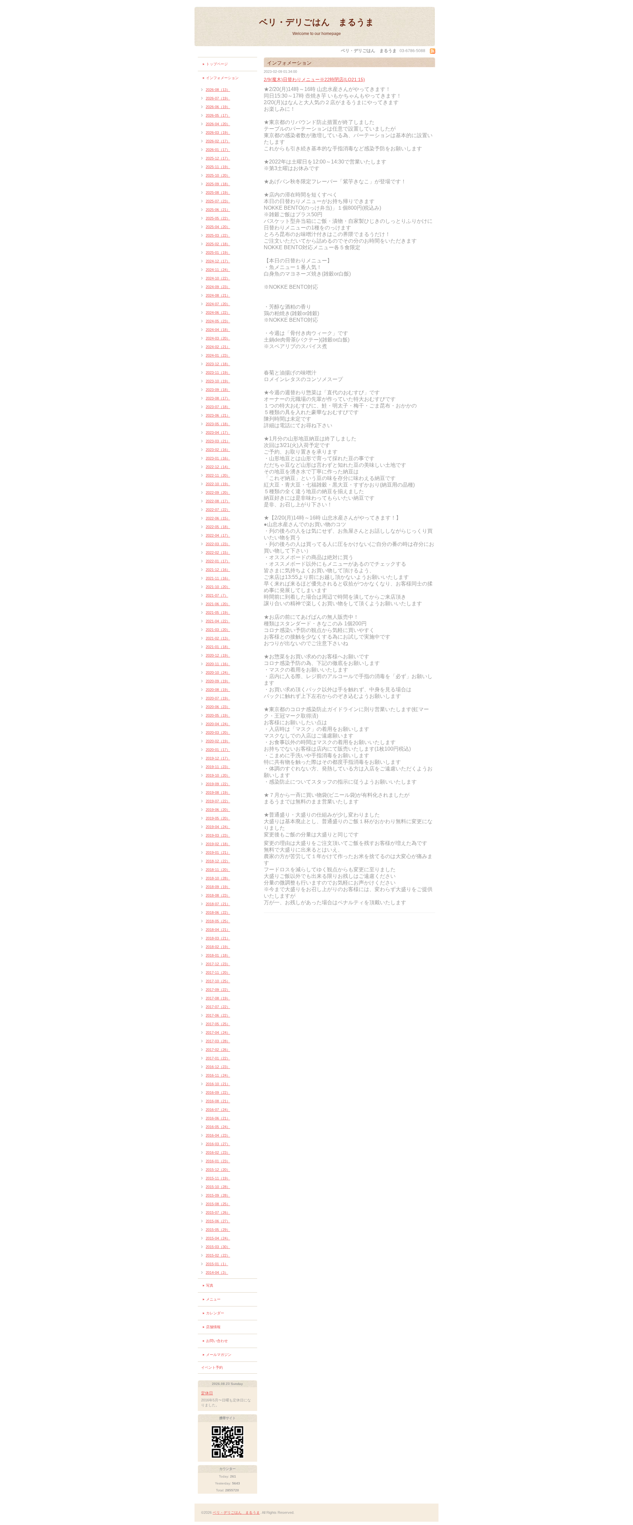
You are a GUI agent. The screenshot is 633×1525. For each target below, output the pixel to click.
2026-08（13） (218, 90)
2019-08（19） (218, 792)
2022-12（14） (218, 467)
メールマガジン (218, 1355)
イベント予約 (212, 1367)
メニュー (213, 1299)
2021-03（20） (218, 630)
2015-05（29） (218, 1230)
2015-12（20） (218, 1170)
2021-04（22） (218, 621)
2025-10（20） (218, 175)
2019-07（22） (218, 801)
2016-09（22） (218, 1092)
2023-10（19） (218, 381)
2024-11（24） (218, 270)
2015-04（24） (218, 1238)
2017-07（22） (218, 1007)
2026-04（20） (218, 124)
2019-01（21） (218, 852)
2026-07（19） (218, 98)
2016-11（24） (218, 1075)
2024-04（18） (218, 330)
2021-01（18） (218, 647)
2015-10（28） (218, 1187)
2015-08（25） (218, 1204)
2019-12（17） (218, 758)
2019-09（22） (218, 784)
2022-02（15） (218, 552)
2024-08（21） (218, 295)
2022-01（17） (218, 561)
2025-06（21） (218, 210)
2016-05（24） (218, 1127)
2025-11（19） (218, 167)
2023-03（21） (218, 441)
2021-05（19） (218, 612)
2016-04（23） (218, 1135)
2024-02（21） (218, 347)
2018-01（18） (218, 955)
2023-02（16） (218, 450)
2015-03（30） (218, 1247)
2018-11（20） (218, 870)
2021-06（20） (218, 604)
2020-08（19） (218, 690)
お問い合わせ (217, 1341)
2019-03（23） (218, 835)
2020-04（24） (218, 724)
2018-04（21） (218, 930)
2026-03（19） (218, 133)
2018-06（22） (218, 912)
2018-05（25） (218, 921)
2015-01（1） (217, 1264)
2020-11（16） (218, 664)
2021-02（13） (218, 638)
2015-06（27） (218, 1221)
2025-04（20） (218, 227)
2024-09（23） (218, 287)
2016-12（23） (218, 1067)
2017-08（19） (218, 998)
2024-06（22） (218, 312)
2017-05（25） (218, 1024)
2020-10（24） (218, 672)
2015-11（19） (218, 1178)
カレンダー (215, 1313)
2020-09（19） (218, 681)
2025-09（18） (218, 184)
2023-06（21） (218, 415)
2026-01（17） (218, 150)
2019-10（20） (218, 775)
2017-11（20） (218, 972)
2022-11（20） (218, 475)
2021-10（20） (218, 587)
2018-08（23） (218, 895)
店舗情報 (213, 1327)
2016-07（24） (218, 1110)
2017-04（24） (218, 1032)
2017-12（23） (218, 964)
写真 (209, 1285)
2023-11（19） (218, 372)
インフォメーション (222, 78)
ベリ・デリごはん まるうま (316, 22)
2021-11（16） (218, 578)
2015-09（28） (218, 1195)
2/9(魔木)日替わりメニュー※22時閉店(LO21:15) (314, 79)
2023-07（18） (218, 407)
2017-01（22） (218, 1058)
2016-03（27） (218, 1144)
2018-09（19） (218, 887)
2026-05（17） (218, 115)
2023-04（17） (218, 432)
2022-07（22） (218, 510)
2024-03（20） (218, 338)
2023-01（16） (218, 458)
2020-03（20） (218, 732)
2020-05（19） (218, 715)
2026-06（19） (218, 107)
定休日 (207, 1393)
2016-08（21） (218, 1101)
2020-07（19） (218, 698)
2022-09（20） (218, 492)
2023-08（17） (218, 398)
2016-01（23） (218, 1161)
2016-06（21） (218, 1118)
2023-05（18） (218, 424)
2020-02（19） (218, 741)
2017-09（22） (218, 990)
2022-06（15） (218, 518)
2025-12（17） (218, 158)
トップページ (217, 64)
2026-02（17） (218, 141)
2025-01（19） (218, 252)
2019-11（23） (218, 767)
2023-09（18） (218, 390)
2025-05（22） (218, 218)
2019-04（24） (218, 827)
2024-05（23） (218, 321)
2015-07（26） (218, 1212)
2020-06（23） (218, 707)
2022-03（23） (218, 544)
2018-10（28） (218, 878)
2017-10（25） (218, 981)
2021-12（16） (218, 570)
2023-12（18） (218, 364)
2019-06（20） (218, 810)
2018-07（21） (218, 904)
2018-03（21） (218, 938)
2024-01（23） (218, 355)
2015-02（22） (218, 1255)
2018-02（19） (218, 947)
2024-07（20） (218, 304)
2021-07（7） (217, 595)
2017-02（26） (218, 1050)
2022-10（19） (218, 484)
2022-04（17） (218, 535)
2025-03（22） (218, 235)
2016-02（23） (218, 1152)
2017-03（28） (218, 1041)
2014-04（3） (217, 1272)
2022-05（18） (218, 527)
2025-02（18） (218, 244)
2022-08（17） (218, 501)
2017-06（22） (218, 1015)
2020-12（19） (218, 655)
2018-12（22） (218, 861)
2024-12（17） (218, 261)
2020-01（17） (218, 750)
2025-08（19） (218, 192)
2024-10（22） (218, 278)
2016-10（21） (218, 1084)
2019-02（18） (218, 844)
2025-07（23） (218, 201)
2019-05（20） (218, 818)
